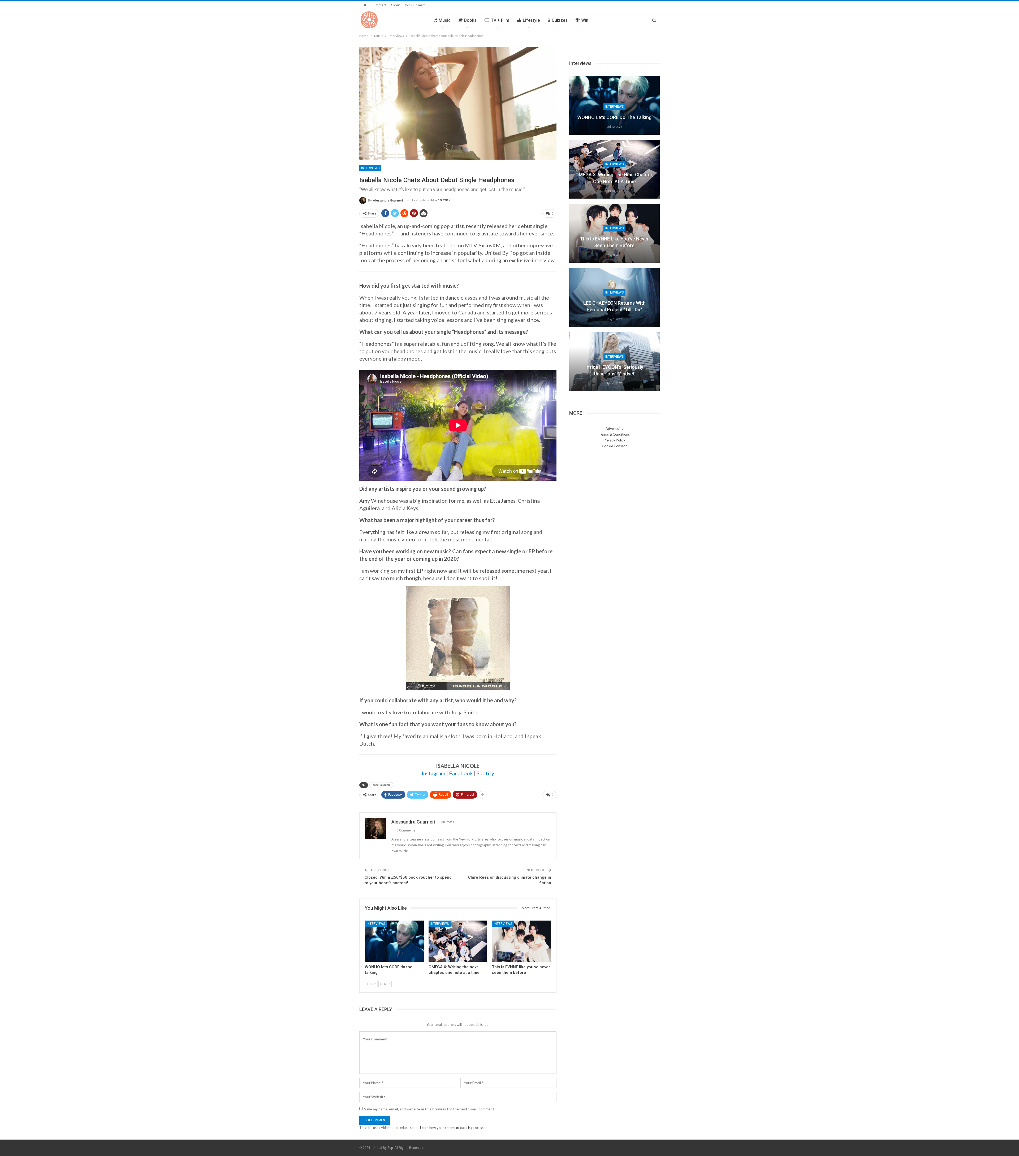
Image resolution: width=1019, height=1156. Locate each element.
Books (470, 20)
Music (445, 20)
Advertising (614, 428)
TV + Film (500, 20)
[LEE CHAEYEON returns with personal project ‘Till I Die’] (614, 297)
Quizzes (560, 20)
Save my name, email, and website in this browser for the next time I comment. (429, 1109)
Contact (380, 5)
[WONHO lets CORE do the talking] (394, 941)
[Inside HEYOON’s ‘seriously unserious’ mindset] (614, 361)
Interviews (370, 168)
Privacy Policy (614, 440)
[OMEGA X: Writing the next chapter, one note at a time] (458, 941)
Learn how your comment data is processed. (454, 1128)
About (395, 5)
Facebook (461, 773)
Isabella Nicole (381, 784)
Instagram (433, 773)
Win (584, 20)
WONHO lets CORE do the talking (614, 117)
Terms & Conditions (614, 434)
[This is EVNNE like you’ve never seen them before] (521, 941)
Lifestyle (531, 20)
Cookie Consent (614, 446)
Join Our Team (415, 5)
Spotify (485, 773)
